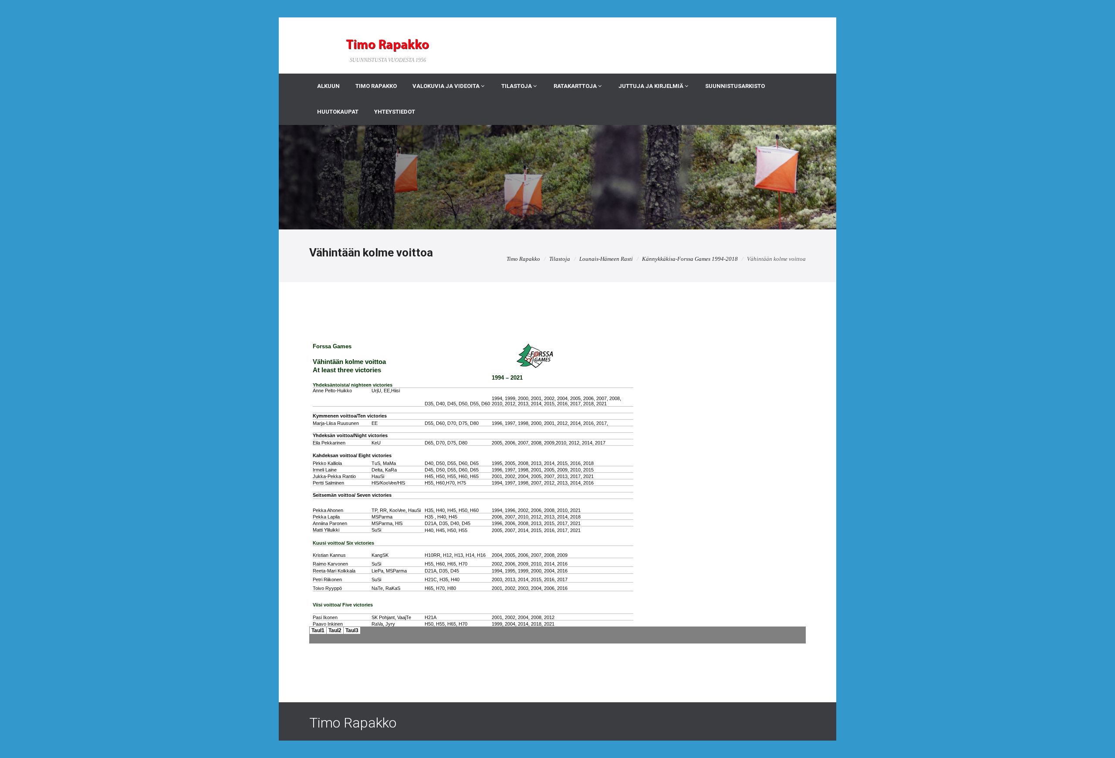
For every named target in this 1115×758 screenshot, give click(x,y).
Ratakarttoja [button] (576, 86)
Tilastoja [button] (517, 86)
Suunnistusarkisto (735, 86)
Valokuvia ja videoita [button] (446, 86)
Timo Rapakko (376, 86)
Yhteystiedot (394, 111)
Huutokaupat (337, 111)
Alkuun (328, 86)
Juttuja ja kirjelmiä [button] (651, 86)
